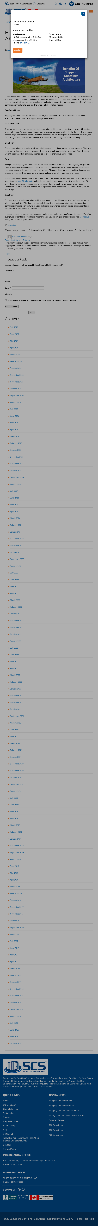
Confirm (17, 50)
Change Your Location (49, 55)
